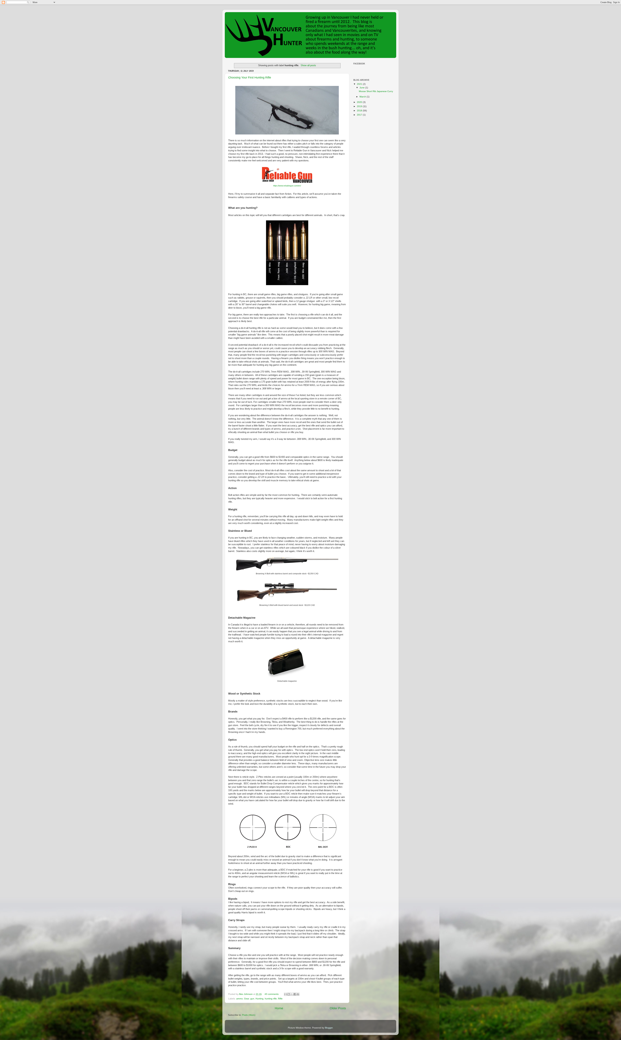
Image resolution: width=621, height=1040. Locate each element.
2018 (360, 110)
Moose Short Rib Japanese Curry (376, 91)
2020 (360, 102)
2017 (360, 115)
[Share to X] (291, 994)
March (363, 96)
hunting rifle (271, 998)
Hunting (259, 998)
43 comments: (272, 994)
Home (279, 1008)
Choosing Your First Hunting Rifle (249, 77)
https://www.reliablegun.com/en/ (287, 186)
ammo (239, 998)
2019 (360, 106)
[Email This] (285, 994)
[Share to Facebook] (294, 994)
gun (252, 998)
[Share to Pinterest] (298, 994)
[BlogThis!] (288, 994)
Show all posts (308, 65)
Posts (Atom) (248, 1015)
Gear (246, 998)
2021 (360, 84)
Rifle (280, 998)
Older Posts (338, 1008)
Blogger (329, 1028)
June (362, 87)
